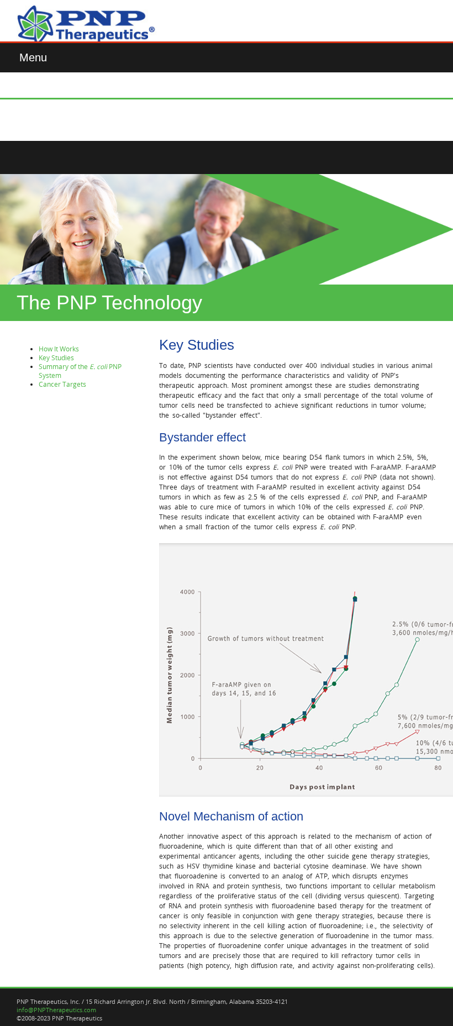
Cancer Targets (62, 384)
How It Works (59, 348)
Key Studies (56, 357)
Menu (33, 57)
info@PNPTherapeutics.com (56, 1010)
